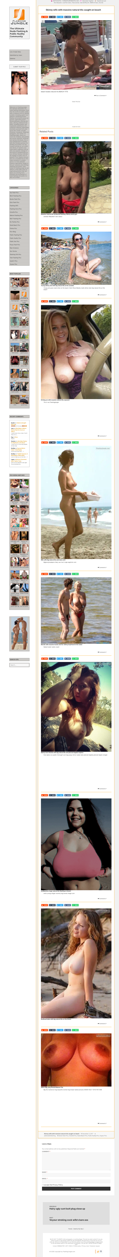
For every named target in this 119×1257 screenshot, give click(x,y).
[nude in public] (15, 386)
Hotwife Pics (14, 212)
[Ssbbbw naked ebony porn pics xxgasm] (15, 587)
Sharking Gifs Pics (15, 254)
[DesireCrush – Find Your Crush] (19, 83)
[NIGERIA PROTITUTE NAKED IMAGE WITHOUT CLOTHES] (24, 509)
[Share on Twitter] (60, 17)
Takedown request (95, 1246)
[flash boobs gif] (15, 360)
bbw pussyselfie (24, 567)
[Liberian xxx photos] (24, 535)
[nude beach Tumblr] (24, 282)
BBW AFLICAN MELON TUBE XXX (15, 490)
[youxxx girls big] (15, 600)
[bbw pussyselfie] (24, 561)
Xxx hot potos (24, 606)
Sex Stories (13, 251)
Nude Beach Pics (15, 225)
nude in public (15, 392)
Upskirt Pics (13, 261)
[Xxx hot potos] (24, 600)
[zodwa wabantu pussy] (24, 334)
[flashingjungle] (15, 295)
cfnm (15, 405)
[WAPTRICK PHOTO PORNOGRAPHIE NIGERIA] (15, 496)
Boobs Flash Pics (15, 199)
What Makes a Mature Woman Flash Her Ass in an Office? (18, 430)
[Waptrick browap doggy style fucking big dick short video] (15, 548)
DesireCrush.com (101, 1)
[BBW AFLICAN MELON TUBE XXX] (15, 483)
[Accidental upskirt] (24, 308)
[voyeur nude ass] (15, 509)
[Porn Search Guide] (24, 295)
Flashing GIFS (14, 205)
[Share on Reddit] (44, 17)
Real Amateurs (14, 248)
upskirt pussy (24, 352)
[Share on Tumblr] (52, 17)
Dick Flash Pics (14, 202)
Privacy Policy (58, 1185)
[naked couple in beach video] (15, 574)
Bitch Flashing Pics (15, 196)
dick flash (15, 339)
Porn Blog (13, 231)
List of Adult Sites (15, 52)
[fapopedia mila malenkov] (24, 548)
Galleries (12, 58)
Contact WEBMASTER (58, 1246)
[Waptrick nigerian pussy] (24, 496)
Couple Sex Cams (76, 126)
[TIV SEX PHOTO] (15, 561)
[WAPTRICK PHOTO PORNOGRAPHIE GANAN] (24, 483)
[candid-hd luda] (24, 587)
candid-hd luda (24, 593)
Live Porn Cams (67, 2)
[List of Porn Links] (15, 308)
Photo (16, 437)
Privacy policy (77, 1246)
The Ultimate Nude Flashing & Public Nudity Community (19, 32)
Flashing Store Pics (16, 209)
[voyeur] (24, 386)
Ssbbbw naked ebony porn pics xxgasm (15, 595)
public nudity (24, 378)
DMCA (70, 1246)
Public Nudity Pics (15, 238)
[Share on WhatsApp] (75, 17)
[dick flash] (15, 334)
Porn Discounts (58, 2)
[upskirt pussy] (24, 347)
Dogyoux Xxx (24, 528)
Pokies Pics (13, 228)
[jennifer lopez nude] (15, 373)
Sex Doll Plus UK (84, 2)
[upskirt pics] (24, 399)
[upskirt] (24, 321)
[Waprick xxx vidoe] (24, 574)
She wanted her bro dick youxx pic (15, 529)
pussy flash (24, 365)
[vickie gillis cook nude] (15, 535)
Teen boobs (15, 352)
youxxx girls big (15, 606)
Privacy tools (85, 1246)
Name (44, 1172)
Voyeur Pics (13, 264)
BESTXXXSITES (57, 1)
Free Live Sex (75, 2)
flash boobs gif (15, 365)
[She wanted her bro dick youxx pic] (15, 522)
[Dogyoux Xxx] (24, 522)
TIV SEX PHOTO (15, 567)
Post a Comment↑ (101, 95)
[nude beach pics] (15, 282)
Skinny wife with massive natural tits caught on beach (61, 1134)
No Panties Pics (14, 222)
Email (44, 1178)
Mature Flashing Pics (16, 215)
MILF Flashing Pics (15, 218)
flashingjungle (15, 300)
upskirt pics (24, 405)
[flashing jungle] (15, 321)
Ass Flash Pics (14, 192)
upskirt (24, 326)
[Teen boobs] (15, 347)
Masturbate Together (87, 1)
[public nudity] (24, 373)
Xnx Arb (101, 2)
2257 (66, 1246)
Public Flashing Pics (16, 235)
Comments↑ (103, 222)
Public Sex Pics (14, 241)
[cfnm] (15, 399)
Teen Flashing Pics (15, 257)
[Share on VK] (67, 17)
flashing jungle (15, 326)
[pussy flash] (24, 360)
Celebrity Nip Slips (78, 1228)
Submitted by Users (16, 55)
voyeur (24, 392)
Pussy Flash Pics (15, 244)
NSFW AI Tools (94, 2)
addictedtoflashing (50, 1136)
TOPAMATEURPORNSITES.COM (70, 1)
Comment (46, 1151)
